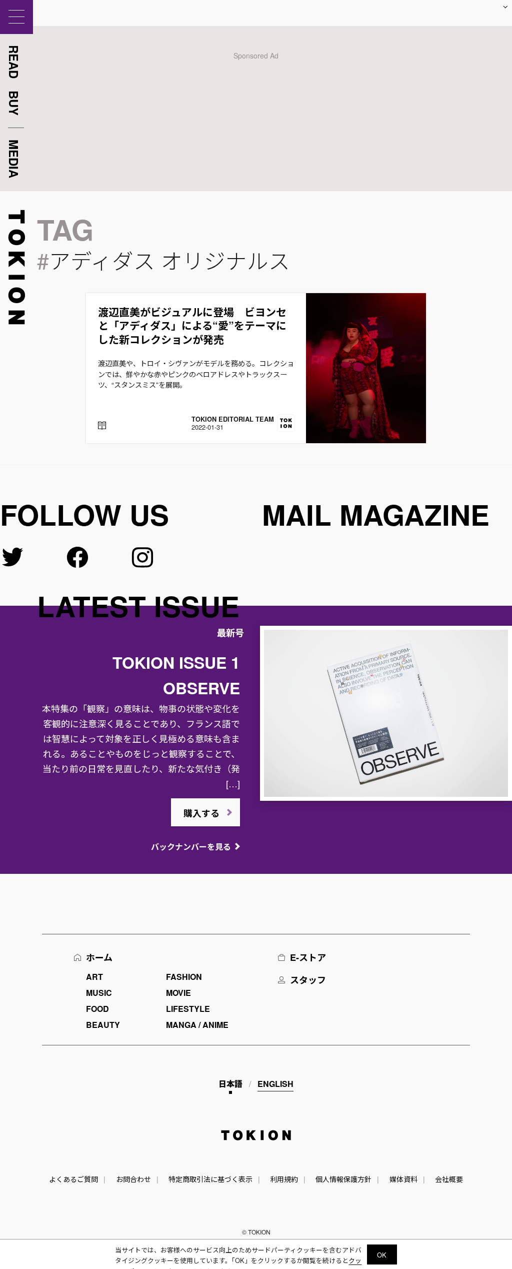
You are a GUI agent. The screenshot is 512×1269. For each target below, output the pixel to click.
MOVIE (178, 992)
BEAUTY (103, 1024)
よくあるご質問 (73, 1179)
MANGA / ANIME (197, 1024)
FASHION (184, 976)
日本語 (230, 1083)
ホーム (99, 957)
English (276, 1083)
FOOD (97, 1008)
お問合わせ (133, 1179)
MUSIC (99, 992)
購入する (202, 813)
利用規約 (284, 1179)
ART (94, 976)
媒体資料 (404, 1179)
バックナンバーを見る (191, 846)
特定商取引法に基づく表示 (210, 1179)
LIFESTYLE (188, 1008)
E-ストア (308, 957)
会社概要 (449, 1179)
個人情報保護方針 (344, 1179)
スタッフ (308, 979)
